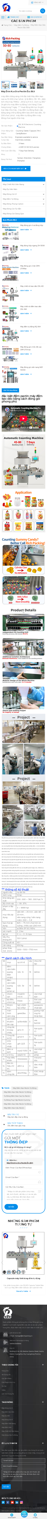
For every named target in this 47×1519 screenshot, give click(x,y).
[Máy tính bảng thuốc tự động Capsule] (23, 1253)
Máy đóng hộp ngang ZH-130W (32, 246)
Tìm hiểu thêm (22, 1291)
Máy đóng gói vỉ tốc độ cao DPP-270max (31, 348)
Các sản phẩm (36, 17)
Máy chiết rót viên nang (13, 184)
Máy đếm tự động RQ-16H (30, 327)
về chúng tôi (6, 1374)
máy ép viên (6, 1416)
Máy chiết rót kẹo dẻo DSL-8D (32, 286)
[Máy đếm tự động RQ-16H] (10, 334)
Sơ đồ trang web (21, 1511)
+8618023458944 (15, 1343)
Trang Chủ (14, 17)
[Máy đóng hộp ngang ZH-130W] (10, 253)
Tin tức (4, 1386)
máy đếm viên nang (9, 1423)
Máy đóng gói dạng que (13, 214)
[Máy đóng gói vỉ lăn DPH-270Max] (10, 273)
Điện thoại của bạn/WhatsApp (19, 1168)
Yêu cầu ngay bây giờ (13, 168)
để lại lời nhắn (24, 1514)
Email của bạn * (12, 1177)
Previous (2, 1262)
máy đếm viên (7, 1427)
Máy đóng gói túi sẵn (12, 209)
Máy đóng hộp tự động (10, 1435)
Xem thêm (24, 230)
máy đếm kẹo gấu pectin (14, 1108)
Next (45, 1262)
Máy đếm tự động (21, 25)
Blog (12, 1511)
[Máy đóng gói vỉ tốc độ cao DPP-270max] (10, 354)
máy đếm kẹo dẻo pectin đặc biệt (20, 1163)
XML (30, 1511)
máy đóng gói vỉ (7, 1408)
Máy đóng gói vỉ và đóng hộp (31, 225)
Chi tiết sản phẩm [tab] (10, 390)
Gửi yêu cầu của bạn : (15, 1187)
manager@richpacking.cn (23, 1336)
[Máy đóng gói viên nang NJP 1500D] (10, 374)
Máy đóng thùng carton (13, 204)
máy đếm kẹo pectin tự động (24, 1088)
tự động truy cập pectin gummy (17, 1100)
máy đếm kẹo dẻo (8, 1412)
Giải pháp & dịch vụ (8, 1382)
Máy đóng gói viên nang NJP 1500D (31, 368)
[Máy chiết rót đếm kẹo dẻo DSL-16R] (10, 313)
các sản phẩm (7, 1378)
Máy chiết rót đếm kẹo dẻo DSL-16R (30, 307)
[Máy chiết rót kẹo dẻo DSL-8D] (10, 293)
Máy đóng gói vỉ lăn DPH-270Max (30, 267)
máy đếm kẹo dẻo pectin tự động (17, 1092)
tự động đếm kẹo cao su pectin (17, 1096)
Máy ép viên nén (10, 189)
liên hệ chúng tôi (8, 1394)
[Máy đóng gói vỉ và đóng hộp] (10, 232)
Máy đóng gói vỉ (10, 194)
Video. (4, 1390)
